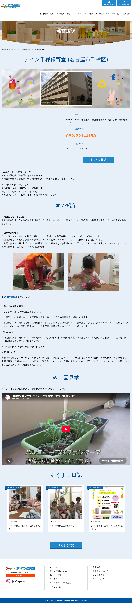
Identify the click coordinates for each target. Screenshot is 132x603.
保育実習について (100, 571)
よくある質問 (98, 575)
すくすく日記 (113, 14)
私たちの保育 (64, 14)
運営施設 (126, 14)
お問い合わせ (98, 579)
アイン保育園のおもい (47, 14)
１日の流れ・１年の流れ (95, 14)
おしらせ (53, 567)
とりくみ (77, 14)
